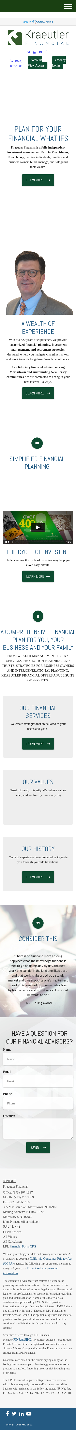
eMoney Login (59, 62)
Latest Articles (12, 1231)
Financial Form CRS (23, 1246)
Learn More (35, 576)
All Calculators (12, 1241)
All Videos (10, 1236)
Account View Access (36, 62)
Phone (7, 1094)
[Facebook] (46, 52)
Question (9, 1116)
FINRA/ (18, 1339)
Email (7, 1071)
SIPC (27, 1339)
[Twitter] (28, 52)
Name (7, 1049)
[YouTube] (40, 52)
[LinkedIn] (34, 52)
